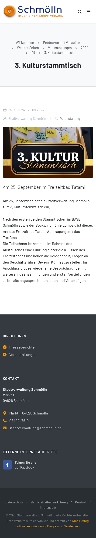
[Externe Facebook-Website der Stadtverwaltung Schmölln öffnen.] (7, 465)
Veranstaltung (70, 119)
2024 (84, 48)
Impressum (48, 507)
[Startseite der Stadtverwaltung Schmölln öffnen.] (33, 11)
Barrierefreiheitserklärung (49, 502)
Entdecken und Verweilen (61, 43)
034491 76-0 (19, 420)
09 (33, 53)
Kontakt (80, 502)
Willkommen (25, 43)
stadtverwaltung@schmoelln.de (35, 428)
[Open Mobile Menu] (88, 11)
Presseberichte (22, 347)
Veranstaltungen (60, 48)
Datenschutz (14, 502)
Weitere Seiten (28, 48)
